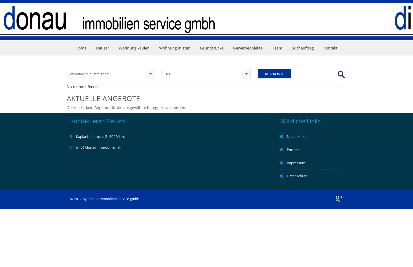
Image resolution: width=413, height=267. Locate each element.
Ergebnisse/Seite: (176, 64)
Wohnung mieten (174, 48)
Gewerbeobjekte (248, 48)
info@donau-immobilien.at (98, 147)
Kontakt (330, 48)
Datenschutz (297, 176)
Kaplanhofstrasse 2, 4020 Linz (100, 136)
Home (81, 48)
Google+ (339, 199)
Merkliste (274, 73)
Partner (293, 149)
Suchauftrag (303, 48)
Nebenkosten (298, 136)
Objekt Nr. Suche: (321, 64)
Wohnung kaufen (134, 48)
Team (277, 48)
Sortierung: (76, 64)
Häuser (102, 48)
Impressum (296, 162)
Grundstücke (211, 48)
